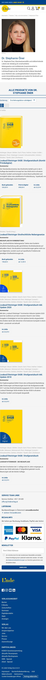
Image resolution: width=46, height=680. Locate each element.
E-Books (5, 605)
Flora (23, 152)
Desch (20, 297)
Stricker (2, 157)
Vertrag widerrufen (30, 676)
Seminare (5, 611)
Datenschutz (18, 674)
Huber (34, 152)
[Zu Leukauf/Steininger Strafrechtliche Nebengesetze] (11, 211)
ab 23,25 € (37, 186)
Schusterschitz (30, 155)
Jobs (3, 633)
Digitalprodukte (7, 613)
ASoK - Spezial (7, 662)
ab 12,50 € (22, 260)
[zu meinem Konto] (32, 9)
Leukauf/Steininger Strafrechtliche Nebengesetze (22, 234)
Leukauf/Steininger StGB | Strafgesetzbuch (19, 456)
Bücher (4, 602)
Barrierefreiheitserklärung (20, 671)
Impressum (5, 671)
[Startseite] (6, 8)
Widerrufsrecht (7, 674)
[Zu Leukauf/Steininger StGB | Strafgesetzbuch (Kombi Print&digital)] (11, 132)
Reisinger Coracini (17, 155)
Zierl (13, 157)
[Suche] (28, 9)
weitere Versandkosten (12, 513)
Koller (39, 152)
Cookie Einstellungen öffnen (11, 676)
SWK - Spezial (7, 659)
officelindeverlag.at (10, 502)
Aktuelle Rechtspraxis (10, 656)
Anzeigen (5, 619)
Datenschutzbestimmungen (16, 560)
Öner (8, 155)
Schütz (38, 155)
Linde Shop (18, 2)
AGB (33, 671)
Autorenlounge (7, 642)
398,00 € (23, 186)
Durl (19, 152)
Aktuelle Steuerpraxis (10, 653)
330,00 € (7, 186)
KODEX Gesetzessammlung (12, 651)
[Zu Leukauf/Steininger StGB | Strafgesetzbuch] (11, 426)
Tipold (8, 157)
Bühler (15, 152)
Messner (3, 155)
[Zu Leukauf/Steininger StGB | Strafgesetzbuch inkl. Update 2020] (11, 281)
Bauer (9, 152)
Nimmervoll (16, 299)
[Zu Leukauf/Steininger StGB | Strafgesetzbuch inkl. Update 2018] (11, 351)
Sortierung (3, 100)
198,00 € (7, 260)
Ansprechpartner (8, 631)
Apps (3, 616)
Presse (4, 639)
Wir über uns (6, 628)
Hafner (28, 152)
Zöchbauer (19, 157)
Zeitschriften (6, 608)
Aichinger (3, 152)
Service (4, 636)
